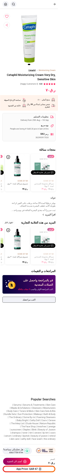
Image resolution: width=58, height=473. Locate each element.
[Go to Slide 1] (29, 64)
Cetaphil (32, 70)
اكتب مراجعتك (29, 299)
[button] (29, 39)
